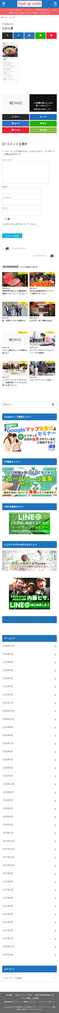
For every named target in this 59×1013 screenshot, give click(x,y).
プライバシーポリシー (47, 1002)
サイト (5, 208)
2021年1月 (8, 703)
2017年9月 (8, 873)
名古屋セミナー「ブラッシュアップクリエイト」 (28, 619)
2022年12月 (9, 646)
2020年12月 (9, 711)
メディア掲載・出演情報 (30, 998)
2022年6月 (8, 662)
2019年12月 (9, 784)
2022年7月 (8, 654)
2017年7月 (8, 889)
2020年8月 (8, 735)
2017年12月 (9, 849)
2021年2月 (8, 694)
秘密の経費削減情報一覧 (44, 995)
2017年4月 (8, 914)
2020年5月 (8, 751)
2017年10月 (9, 865)
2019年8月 (8, 792)
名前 (5, 187)
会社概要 (9, 995)
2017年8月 (8, 881)
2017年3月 (8, 922)
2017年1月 (8, 938)
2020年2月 (8, 776)
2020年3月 (8, 768)
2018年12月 (9, 841)
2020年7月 (8, 743)
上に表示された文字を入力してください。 (20, 224)
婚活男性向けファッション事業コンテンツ (19, 1002)
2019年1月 (8, 832)
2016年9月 (8, 954)
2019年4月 (8, 808)
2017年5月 (8, 906)
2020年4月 (8, 759)
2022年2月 (8, 678)
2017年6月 (8, 897)
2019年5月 (8, 800)
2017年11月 (8, 857)
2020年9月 (8, 727)
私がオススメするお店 (24, 995)
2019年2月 (8, 824)
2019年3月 (8, 816)
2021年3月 (8, 686)
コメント (7, 160)
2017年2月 (8, 930)
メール (6, 197)
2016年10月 (9, 946)
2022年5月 (8, 670)
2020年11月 (8, 719)
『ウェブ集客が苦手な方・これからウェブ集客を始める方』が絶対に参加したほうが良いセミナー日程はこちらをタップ (30, 11)
